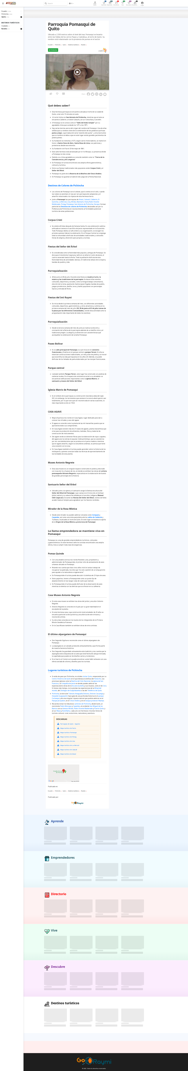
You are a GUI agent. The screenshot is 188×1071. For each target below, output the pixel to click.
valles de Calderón (95, 517)
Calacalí (87, 199)
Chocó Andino (75, 701)
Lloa (68, 202)
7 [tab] (80, 89)
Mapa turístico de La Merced (69, 745)
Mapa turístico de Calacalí (68, 750)
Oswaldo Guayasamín (60, 696)
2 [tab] (74, 89)
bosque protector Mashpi (94, 701)
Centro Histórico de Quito (61, 679)
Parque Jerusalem (58, 701)
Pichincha (54, 50)
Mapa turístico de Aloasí (68, 754)
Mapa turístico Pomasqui (68, 732)
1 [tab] (73, 89)
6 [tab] (79, 89)
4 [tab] (76, 89)
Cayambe (76, 706)
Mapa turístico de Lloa (67, 741)
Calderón (94, 199)
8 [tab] (81, 89)
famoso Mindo (68, 708)
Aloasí (81, 199)
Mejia (58, 711)
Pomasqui (70, 204)
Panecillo (97, 679)
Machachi (80, 202)
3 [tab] (75, 89)
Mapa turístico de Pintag (68, 737)
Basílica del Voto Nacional (80, 681)
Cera (104, 686)
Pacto (87, 202)
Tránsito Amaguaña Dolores (78, 694)
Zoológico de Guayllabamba (70, 690)
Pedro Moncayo (65, 706)
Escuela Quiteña (78, 686)
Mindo (73, 202)
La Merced (62, 202)
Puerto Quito (99, 708)
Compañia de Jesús (68, 683)
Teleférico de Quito (95, 690)
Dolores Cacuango (96, 694)
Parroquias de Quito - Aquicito (70, 724)
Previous (48, 72)
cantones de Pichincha (82, 704)
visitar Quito (87, 676)
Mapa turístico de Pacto (68, 728)
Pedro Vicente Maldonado (83, 708)
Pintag (63, 204)
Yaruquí (97, 204)
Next (107, 72)
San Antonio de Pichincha (84, 204)
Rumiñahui (66, 711)
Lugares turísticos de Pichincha (65, 670)
